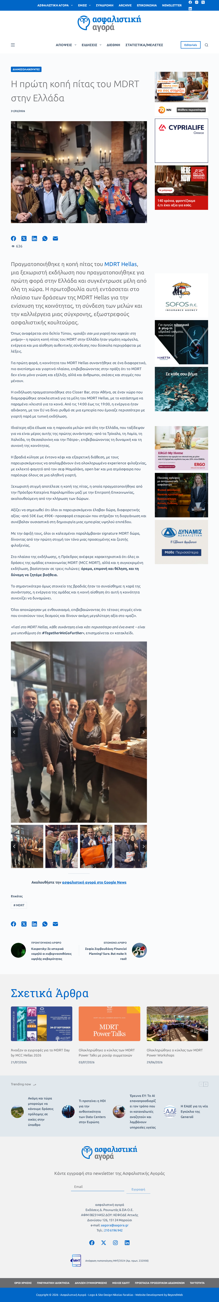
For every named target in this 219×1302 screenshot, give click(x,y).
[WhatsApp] (47, 238)
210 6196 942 (113, 1230)
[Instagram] (196, 2)
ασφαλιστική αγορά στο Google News (94, 882)
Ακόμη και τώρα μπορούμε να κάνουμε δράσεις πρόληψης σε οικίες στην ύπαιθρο (40, 1111)
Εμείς (82, 5)
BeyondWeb (175, 1294)
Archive (125, 5)
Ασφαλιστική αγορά (53, 5)
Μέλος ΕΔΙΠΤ (121, 1282)
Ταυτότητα (197, 1282)
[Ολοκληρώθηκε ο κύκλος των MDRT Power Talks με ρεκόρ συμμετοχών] (109, 1023)
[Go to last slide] (14, 732)
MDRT (18, 905)
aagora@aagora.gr (115, 1225)
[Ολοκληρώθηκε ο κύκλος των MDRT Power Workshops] (177, 1023)
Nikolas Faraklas (123, 1294)
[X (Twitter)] (203, 2)
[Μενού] (13, 45)
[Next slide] (143, 732)
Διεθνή (113, 45)
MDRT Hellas (120, 264)
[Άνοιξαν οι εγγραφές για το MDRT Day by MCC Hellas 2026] (41, 1023)
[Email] (58, 238)
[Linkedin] (127, 1242)
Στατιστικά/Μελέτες (144, 45)
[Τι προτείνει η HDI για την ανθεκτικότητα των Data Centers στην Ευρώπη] (68, 1111)
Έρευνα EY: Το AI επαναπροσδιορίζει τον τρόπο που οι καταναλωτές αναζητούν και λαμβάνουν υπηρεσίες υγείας (143, 1111)
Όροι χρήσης (23, 1282)
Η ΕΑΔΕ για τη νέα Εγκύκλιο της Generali (194, 1111)
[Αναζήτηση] (206, 45)
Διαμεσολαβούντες (26, 69)
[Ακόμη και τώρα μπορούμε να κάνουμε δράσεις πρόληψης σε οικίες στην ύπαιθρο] (17, 1111)
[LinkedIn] (190, 8)
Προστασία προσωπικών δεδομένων (160, 1282)
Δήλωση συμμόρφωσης (91, 1282)
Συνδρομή (104, 5)
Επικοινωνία (147, 5)
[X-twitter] (103, 1242)
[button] (27, 846)
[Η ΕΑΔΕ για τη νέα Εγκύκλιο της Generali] (170, 1111)
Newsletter (172, 5)
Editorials (190, 44)
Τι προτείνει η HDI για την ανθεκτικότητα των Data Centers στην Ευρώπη (92, 1111)
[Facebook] (190, 2)
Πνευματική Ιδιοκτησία (53, 1282)
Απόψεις (64, 45)
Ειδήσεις (89, 45)
